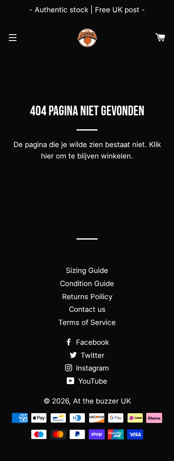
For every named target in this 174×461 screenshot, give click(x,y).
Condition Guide (87, 283)
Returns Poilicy (87, 296)
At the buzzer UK (102, 401)
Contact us (87, 309)
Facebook (91, 342)
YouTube (91, 381)
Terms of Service (87, 322)
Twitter (91, 355)
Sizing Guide (87, 270)
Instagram (91, 368)
